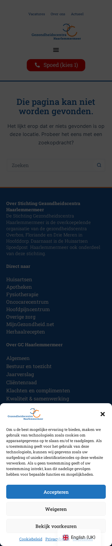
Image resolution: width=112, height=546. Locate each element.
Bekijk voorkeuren (56, 526)
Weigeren (56, 509)
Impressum (83, 538)
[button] (103, 414)
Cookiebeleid (30, 538)
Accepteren (56, 492)
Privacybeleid (57, 538)
